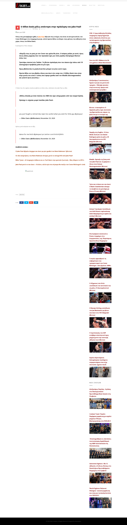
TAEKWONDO (66, 13)
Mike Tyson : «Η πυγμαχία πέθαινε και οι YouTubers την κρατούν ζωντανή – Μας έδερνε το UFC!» (50, 160)
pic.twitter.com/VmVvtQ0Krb (53, 134)
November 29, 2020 (48, 118)
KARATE (58, 13)
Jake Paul (41, 37)
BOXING (84, 5)
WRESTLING (101, 5)
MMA (68, 5)
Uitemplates (78, 521)
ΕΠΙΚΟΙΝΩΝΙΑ (53, 5)
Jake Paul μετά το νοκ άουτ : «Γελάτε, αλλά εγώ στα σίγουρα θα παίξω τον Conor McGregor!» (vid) (50, 164)
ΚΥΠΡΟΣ (75, 13)
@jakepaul (79, 114)
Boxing (36, 29)
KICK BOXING (76, 5)
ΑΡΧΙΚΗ (43, 5)
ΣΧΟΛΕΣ (61, 5)
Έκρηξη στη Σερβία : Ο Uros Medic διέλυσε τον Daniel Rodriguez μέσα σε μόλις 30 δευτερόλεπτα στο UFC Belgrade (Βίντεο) (99, 137)
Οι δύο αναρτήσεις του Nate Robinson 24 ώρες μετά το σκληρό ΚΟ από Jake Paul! (44, 156)
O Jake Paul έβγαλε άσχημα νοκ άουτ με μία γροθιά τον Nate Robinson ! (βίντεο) (44, 151)
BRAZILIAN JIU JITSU (46, 13)
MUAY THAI (92, 5)
